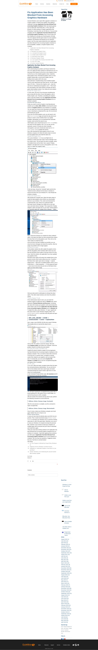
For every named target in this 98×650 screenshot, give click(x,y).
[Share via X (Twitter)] (30, 461)
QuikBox (70, 628)
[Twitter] (73, 645)
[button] (42, 4)
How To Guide (29, 456)
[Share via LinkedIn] (32, 461)
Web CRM (62, 631)
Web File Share (67, 631)
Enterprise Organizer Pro (68, 626)
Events (62, 628)
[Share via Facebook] (27, 461)
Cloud (62, 626)
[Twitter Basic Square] (63, 639)
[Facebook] (78, 645)
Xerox (62, 633)
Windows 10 (29, 457)
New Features (66, 628)
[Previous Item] (62, 14)
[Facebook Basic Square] (61, 639)
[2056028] (76, 645)
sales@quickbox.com (70, 0)
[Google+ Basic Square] (64, 639)
